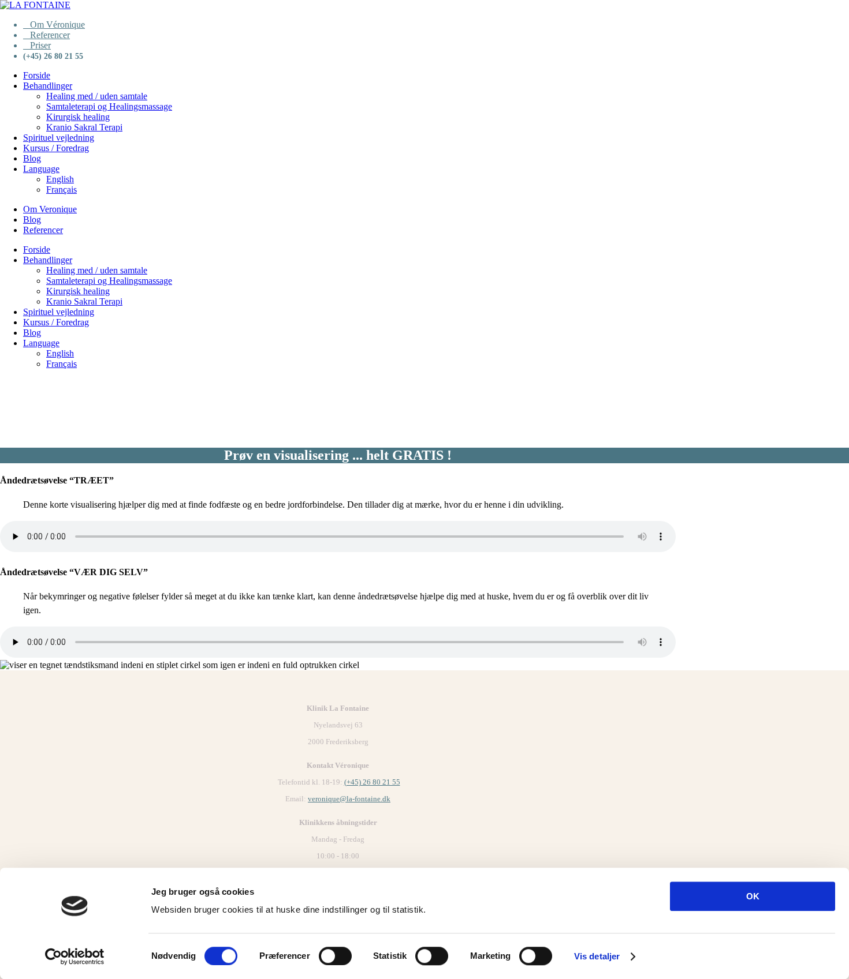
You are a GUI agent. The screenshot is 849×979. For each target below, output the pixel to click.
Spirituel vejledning (58, 137)
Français (61, 189)
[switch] (335, 956)
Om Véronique (57, 24)
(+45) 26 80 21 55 (372, 782)
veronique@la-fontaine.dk (349, 798)
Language (41, 169)
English (60, 179)
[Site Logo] (35, 5)
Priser (40, 45)
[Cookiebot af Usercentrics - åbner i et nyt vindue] (74, 956)
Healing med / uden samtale (96, 96)
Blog (32, 158)
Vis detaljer (597, 956)
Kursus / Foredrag (56, 148)
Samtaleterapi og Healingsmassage (109, 106)
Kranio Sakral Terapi (84, 127)
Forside (36, 75)
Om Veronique (50, 209)
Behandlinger (47, 86)
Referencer (50, 35)
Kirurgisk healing (78, 117)
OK (752, 896)
